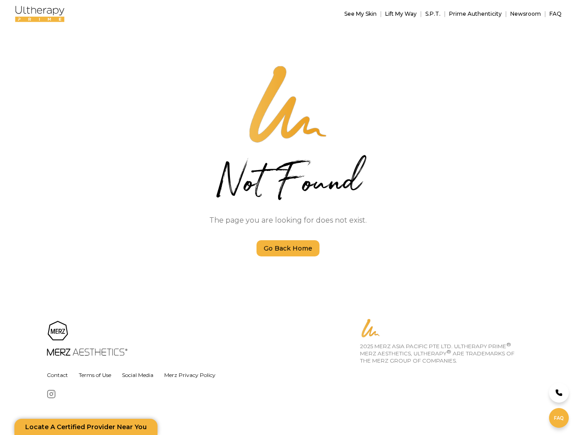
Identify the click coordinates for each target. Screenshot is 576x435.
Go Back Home (288, 248)
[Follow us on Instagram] (51, 394)
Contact (57, 375)
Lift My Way (401, 13)
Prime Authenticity (475, 13)
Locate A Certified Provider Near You (86, 427)
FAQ (555, 13)
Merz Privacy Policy (190, 375)
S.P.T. (433, 13)
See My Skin (360, 13)
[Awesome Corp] (201, 339)
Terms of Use (95, 375)
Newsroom (525, 13)
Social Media (137, 375)
